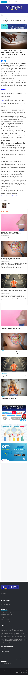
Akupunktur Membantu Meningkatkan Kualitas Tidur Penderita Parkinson (13, 52)
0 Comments (17, 57)
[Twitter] (5, 60)
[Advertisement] (14, 521)
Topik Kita (5, 350)
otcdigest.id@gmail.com (20, 621)
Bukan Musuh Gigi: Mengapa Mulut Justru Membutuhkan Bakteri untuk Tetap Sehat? (11, 352)
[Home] (14, 8)
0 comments (8, 235)
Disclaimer (3, 595)
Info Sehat (5, 373)
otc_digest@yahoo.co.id (9, 621)
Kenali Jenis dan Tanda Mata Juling (9, 398)
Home (3, 18)
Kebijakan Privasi (6, 604)
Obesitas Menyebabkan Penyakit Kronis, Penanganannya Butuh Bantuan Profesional (11, 329)
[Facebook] (2, 60)
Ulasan (7, 18)
